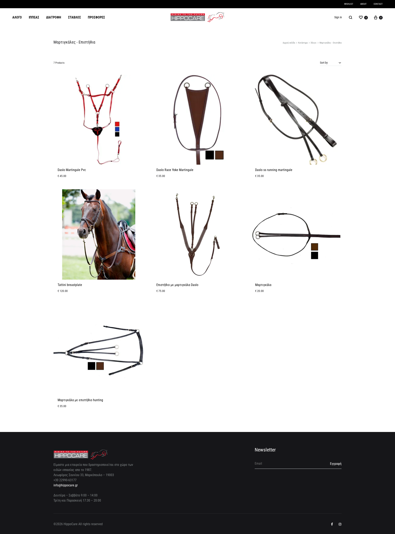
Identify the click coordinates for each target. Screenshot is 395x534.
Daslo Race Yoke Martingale (174, 170)
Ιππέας (34, 17)
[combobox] (331, 62)
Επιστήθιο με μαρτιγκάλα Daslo (177, 285)
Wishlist (348, 4)
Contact (378, 4)
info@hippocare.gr (65, 485)
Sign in (338, 17)
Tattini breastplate (70, 285)
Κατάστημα (303, 42)
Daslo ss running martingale (273, 170)
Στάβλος (74, 17)
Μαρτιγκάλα (263, 285)
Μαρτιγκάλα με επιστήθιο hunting (80, 400)
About (363, 4)
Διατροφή (53, 17)
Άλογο (17, 17)
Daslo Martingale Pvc (72, 170)
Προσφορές (96, 17)
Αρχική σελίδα (289, 42)
